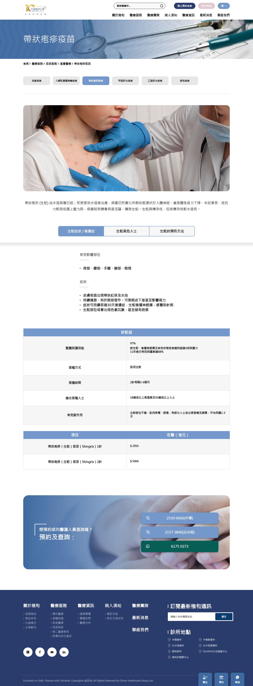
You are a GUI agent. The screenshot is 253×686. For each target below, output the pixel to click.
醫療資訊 (86, 606)
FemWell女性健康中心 (215, 651)
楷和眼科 (177, 651)
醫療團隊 (153, 15)
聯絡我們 (223, 15)
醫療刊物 (85, 623)
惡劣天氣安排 (115, 618)
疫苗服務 (51, 63)
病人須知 (113, 606)
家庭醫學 (58, 623)
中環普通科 (209, 639)
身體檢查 (58, 618)
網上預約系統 (184, 5)
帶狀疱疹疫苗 (82, 63)
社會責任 (30, 623)
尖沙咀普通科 (210, 645)
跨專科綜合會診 (62, 636)
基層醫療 (65, 63)
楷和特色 (30, 618)
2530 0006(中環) (180, 518)
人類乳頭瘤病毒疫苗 (66, 80)
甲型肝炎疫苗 (125, 80)
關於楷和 (31, 606)
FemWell (207, 5)
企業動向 (30, 627)
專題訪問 (85, 618)
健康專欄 (85, 614)
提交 (224, 616)
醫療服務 (58, 606)
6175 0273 (179, 546)
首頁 (26, 63)
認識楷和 (30, 614)
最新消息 (206, 15)
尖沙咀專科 (178, 645)
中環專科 (177, 639)
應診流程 (112, 614)
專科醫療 (58, 614)
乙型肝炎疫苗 (155, 80)
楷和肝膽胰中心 (180, 657)
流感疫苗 (36, 80)
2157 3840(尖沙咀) (180, 532)
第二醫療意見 (60, 631)
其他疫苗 (184, 80)
